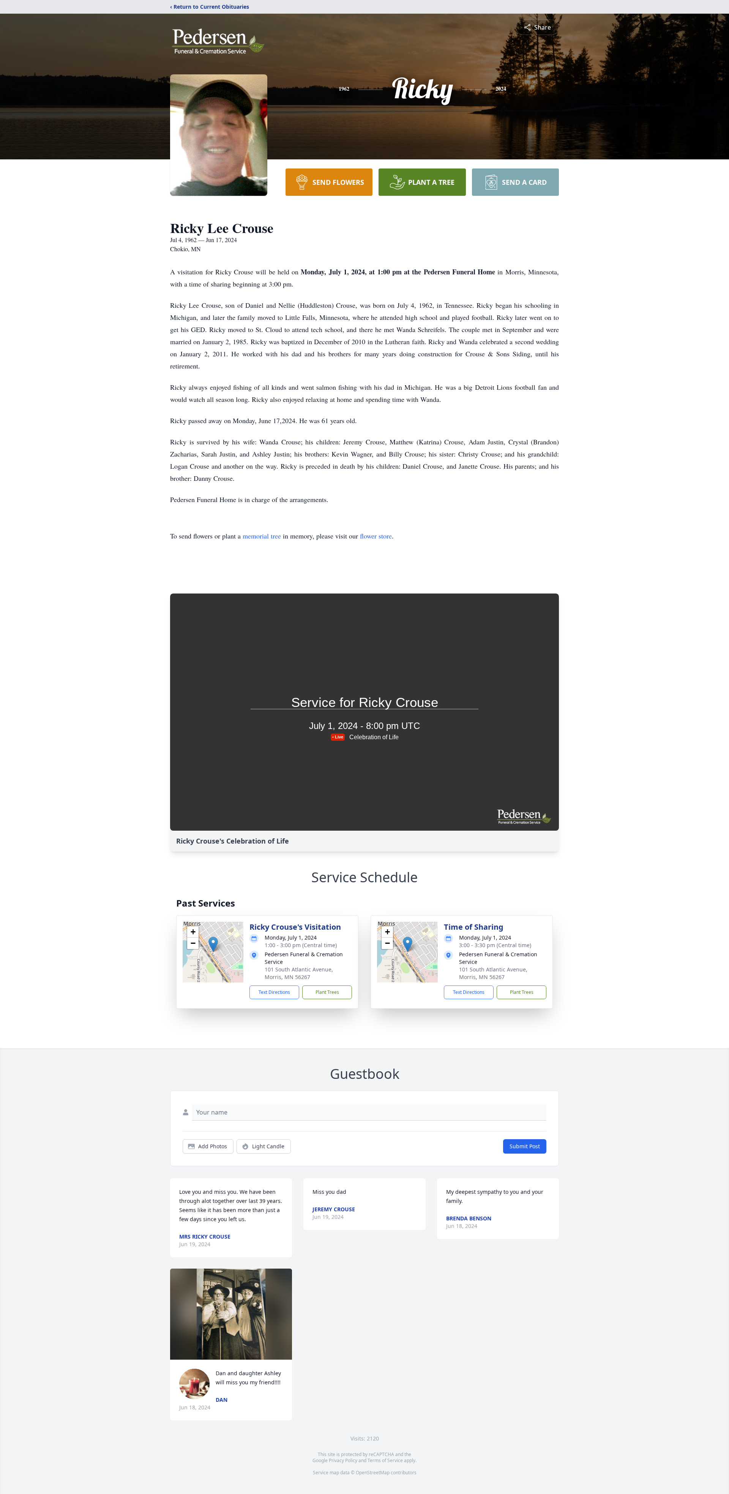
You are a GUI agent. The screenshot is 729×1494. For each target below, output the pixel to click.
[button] (213, 944)
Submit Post (525, 1146)
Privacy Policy (343, 1460)
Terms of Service (385, 1460)
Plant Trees (327, 992)
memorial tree (262, 535)
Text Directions (274, 992)
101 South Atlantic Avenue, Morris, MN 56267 (299, 973)
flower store (376, 535)
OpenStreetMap (373, 1472)
